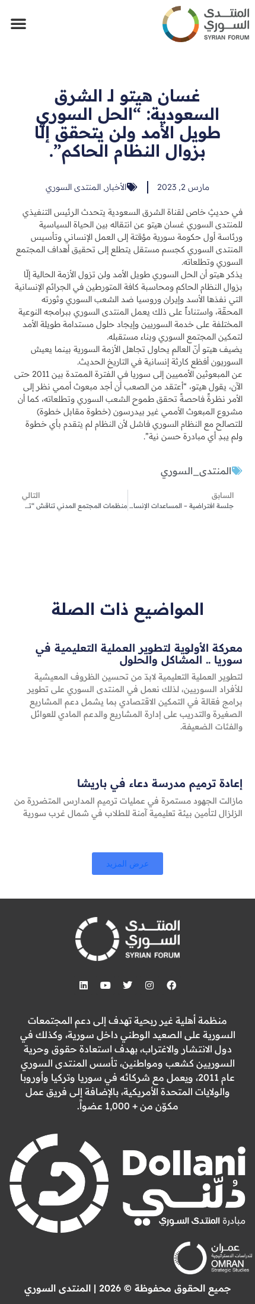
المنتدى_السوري (196, 471)
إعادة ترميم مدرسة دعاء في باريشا (160, 783)
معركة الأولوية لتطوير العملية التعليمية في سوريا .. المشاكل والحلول (139, 654)
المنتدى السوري (73, 187)
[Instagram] (149, 985)
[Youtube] (105, 985)
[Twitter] (127, 985)
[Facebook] (171, 985)
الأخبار (116, 187)
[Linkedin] (83, 985)
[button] (18, 23)
